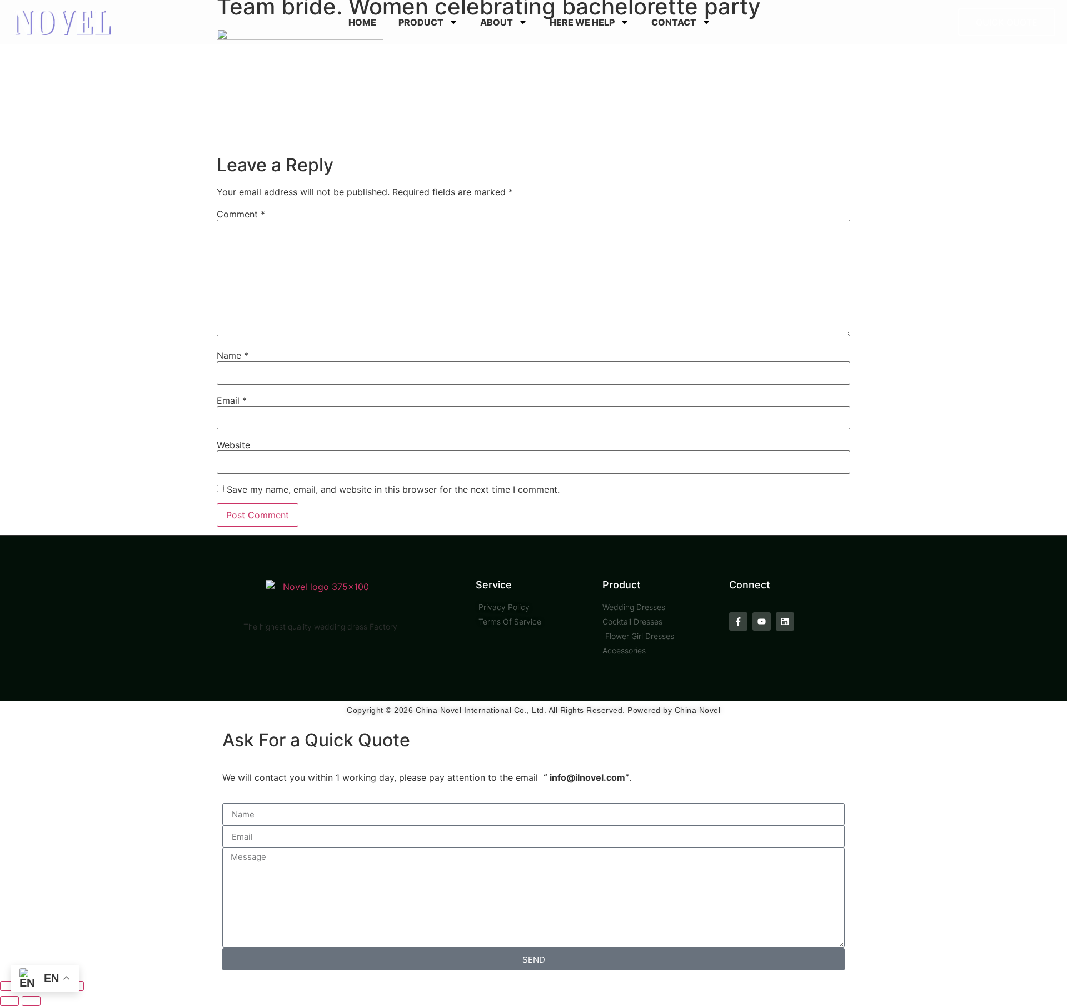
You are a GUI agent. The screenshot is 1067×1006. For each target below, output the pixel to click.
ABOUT (496, 22)
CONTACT (673, 22)
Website (233, 444)
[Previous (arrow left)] (9, 1001)
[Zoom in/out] (9, 986)
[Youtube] (761, 621)
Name (232, 355)
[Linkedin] (785, 621)
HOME (362, 22)
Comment (241, 214)
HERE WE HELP (582, 22)
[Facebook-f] (738, 621)
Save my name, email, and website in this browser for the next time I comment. (393, 489)
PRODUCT (420, 22)
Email (232, 400)
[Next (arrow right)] (31, 1001)
